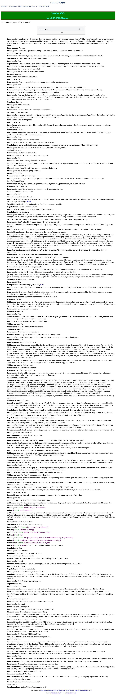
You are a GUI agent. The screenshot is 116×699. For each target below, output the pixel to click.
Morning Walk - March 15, (30, 6)
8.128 (29, 201)
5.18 (49, 275)
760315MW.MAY (44, 6)
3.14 (29, 427)
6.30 (41, 285)
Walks (19, 6)
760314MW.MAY (56, 693)
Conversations (13, 6)
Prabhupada (4, 6)
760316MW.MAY (71, 693)
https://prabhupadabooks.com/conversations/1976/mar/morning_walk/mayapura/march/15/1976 (65, 690)
